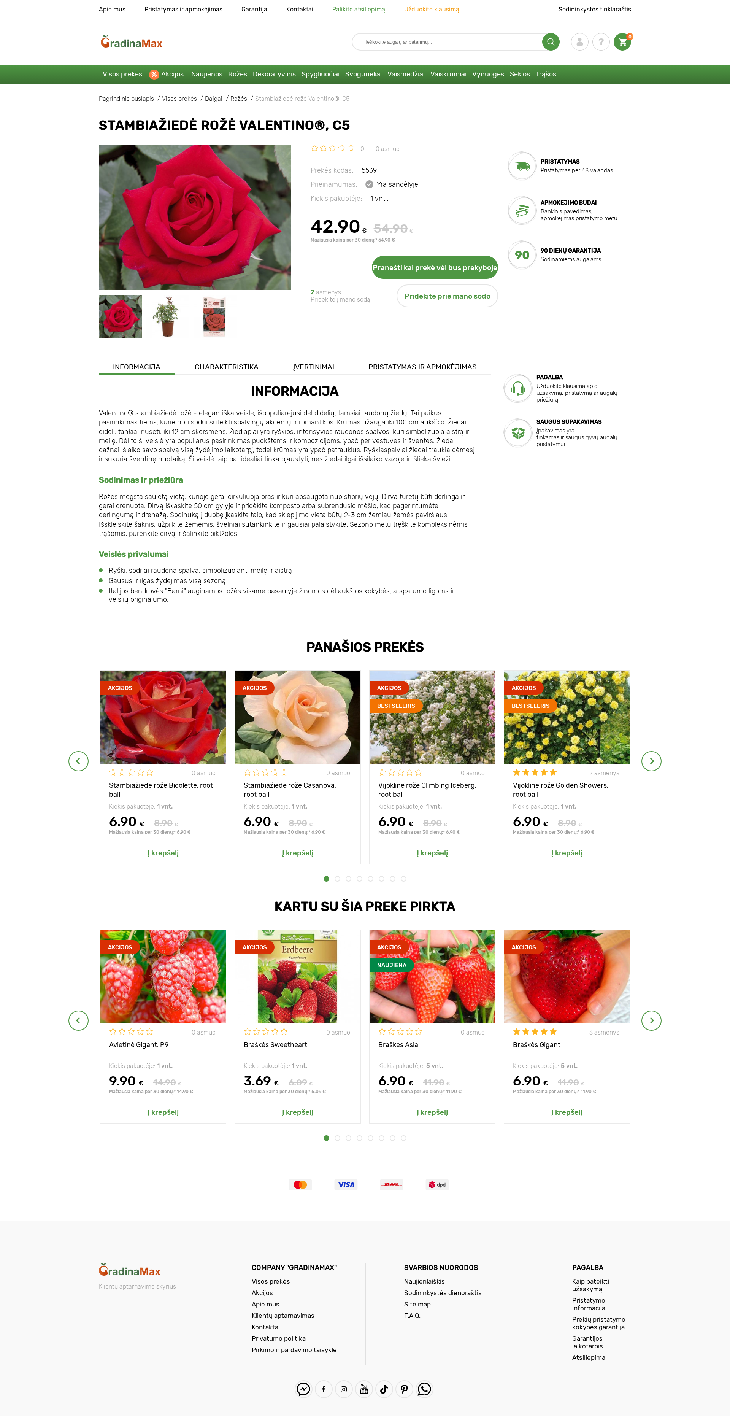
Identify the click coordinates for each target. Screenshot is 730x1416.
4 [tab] (359, 879)
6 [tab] (381, 879)
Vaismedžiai (406, 74)
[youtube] (364, 1389)
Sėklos (520, 74)
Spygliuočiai (321, 74)
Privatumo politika (279, 1338)
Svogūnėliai (363, 74)
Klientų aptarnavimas (283, 1315)
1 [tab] (326, 879)
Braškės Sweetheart (275, 1045)
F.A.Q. (412, 1315)
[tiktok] (384, 1389)
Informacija (136, 366)
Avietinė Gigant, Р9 (139, 1045)
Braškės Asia (398, 1045)
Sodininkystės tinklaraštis (595, 9)
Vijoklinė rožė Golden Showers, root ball (560, 789)
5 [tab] (370, 879)
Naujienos (206, 74)
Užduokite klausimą (431, 9)
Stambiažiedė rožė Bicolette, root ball (161, 789)
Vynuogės (488, 74)
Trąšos (546, 74)
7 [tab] (392, 879)
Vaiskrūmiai (448, 74)
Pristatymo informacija (588, 1304)
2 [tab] (337, 879)
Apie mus (112, 9)
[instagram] (344, 1389)
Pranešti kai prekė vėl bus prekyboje (435, 267)
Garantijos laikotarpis (587, 1342)
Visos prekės (122, 74)
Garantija (254, 9)
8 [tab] (403, 879)
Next (651, 761)
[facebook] (324, 1389)
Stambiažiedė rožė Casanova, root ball (290, 789)
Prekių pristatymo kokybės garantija (598, 1323)
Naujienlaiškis (424, 1281)
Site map (417, 1304)
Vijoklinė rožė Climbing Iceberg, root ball (427, 789)
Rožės (237, 74)
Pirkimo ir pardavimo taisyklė (294, 1350)
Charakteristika (227, 366)
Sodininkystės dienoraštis (443, 1293)
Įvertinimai (313, 366)
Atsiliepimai (589, 1357)
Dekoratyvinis (274, 74)
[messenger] (304, 1389)
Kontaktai (299, 9)
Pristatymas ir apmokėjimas (183, 9)
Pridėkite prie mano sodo (447, 296)
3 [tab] (348, 879)
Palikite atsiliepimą (358, 9)
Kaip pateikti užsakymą (590, 1285)
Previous (78, 761)
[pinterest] (404, 1389)
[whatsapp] (424, 1389)
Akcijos (172, 74)
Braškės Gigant (536, 1045)
